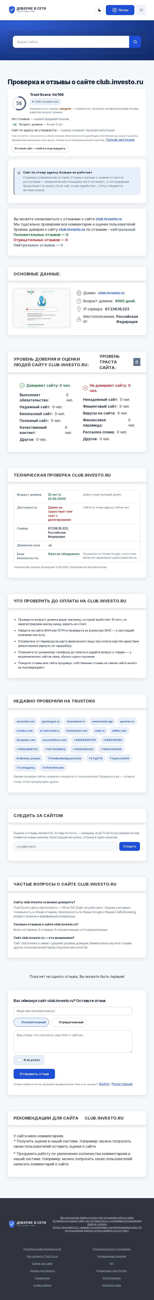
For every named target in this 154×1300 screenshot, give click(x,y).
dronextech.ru (76, 721)
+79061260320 (83, 749)
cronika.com (24, 730)
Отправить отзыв (34, 1074)
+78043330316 (111, 749)
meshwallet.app (102, 721)
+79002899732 (27, 749)
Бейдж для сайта (42, 1263)
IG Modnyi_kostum (28, 758)
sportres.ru (127, 721)
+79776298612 (55, 749)
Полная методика (120, 140)
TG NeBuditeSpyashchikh (64, 758)
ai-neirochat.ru (49, 730)
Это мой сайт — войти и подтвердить (40, 148)
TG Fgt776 (95, 758)
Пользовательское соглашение (112, 1249)
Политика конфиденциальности (42, 1249)
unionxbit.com (25, 721)
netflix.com (119, 730)
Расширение (42, 1277)
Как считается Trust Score (42, 1256)
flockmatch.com (76, 730)
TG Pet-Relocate (53, 767)
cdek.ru (100, 730)
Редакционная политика (111, 1256)
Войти (104, 1084)
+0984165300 (112, 739)
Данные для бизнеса (42, 1270)
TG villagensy (25, 767)
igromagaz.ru (51, 721)
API (111, 1263)
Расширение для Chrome (111, 1270)
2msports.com (25, 739)
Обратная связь (111, 1285)
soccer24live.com (54, 739)
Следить (129, 846)
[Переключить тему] (99, 10)
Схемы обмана (42, 1285)
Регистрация (122, 1084)
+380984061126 (85, 739)
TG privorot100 (119, 758)
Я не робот (32, 1060)
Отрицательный (71, 1022)
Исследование (112, 1277)
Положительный (33, 1022)
